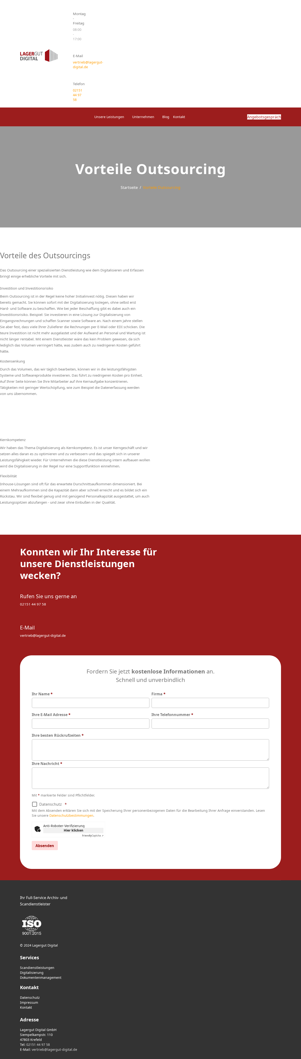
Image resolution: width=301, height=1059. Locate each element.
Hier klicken (73, 830)
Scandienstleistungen (37, 967)
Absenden (45, 845)
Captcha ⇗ (92, 835)
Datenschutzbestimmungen (71, 815)
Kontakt (179, 117)
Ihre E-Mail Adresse (51, 714)
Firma (158, 694)
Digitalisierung (32, 972)
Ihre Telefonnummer (172, 714)
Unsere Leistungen (109, 117)
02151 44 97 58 (77, 95)
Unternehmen (143, 117)
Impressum (29, 1002)
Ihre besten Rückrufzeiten (58, 735)
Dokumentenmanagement (40, 977)
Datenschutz (53, 804)
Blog (165, 117)
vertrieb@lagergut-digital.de (43, 635)
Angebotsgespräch (264, 116)
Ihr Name (42, 694)
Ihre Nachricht (47, 763)
